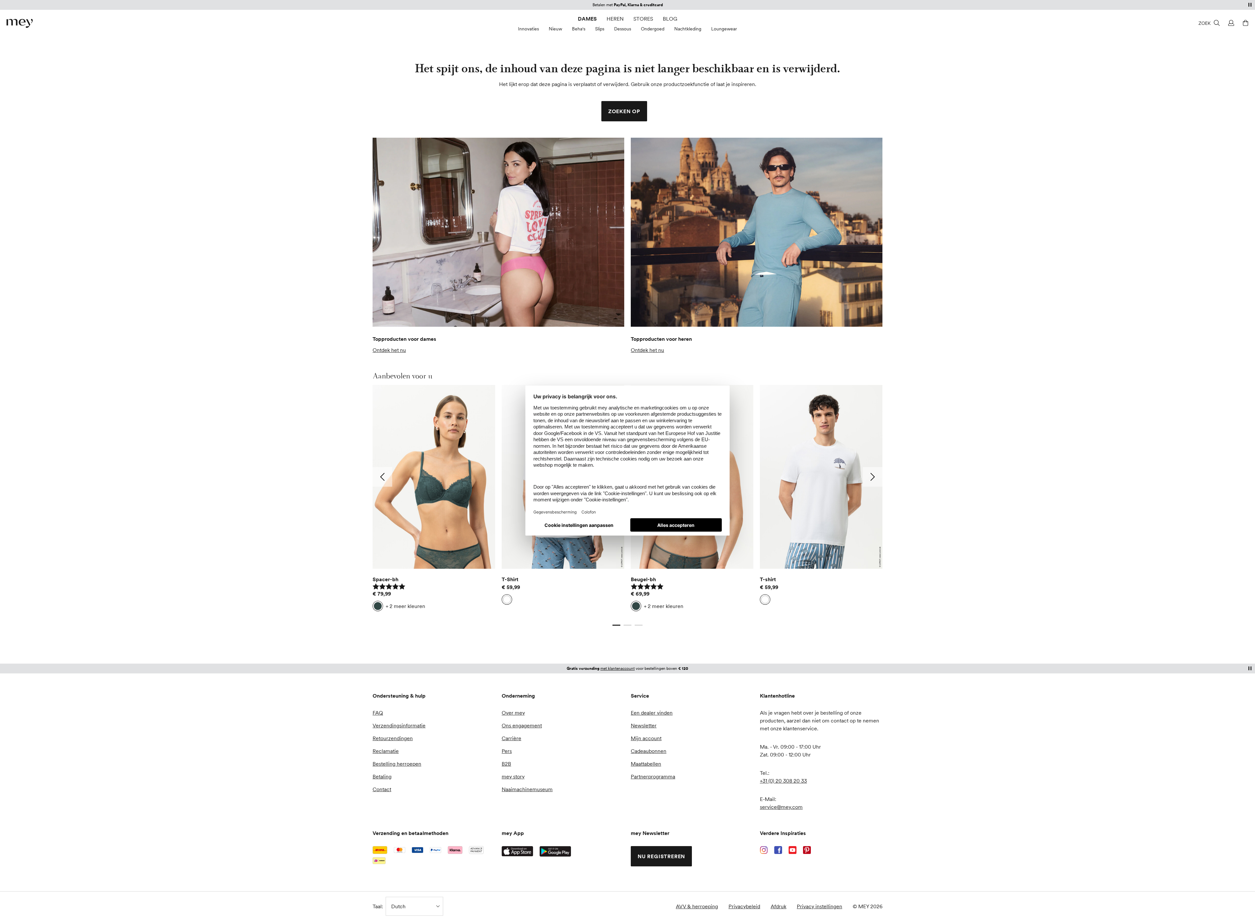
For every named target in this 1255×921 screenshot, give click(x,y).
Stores (643, 18)
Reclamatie (386, 751)
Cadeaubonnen (648, 751)
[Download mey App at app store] (517, 851)
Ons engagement (522, 725)
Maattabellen (646, 763)
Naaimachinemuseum (527, 789)
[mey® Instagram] (764, 850)
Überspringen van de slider (388, 376)
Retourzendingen (393, 738)
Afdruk (778, 906)
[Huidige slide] (616, 625)
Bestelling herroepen (397, 763)
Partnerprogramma (653, 776)
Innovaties (528, 29)
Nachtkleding (687, 29)
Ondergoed (652, 29)
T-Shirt (510, 579)
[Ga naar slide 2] (627, 625)
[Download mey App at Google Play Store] (555, 851)
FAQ (378, 712)
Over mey (513, 712)
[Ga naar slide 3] (639, 625)
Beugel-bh (643, 579)
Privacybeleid (744, 906)
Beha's (578, 29)
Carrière (511, 738)
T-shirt (768, 579)
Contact (382, 789)
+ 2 (405, 606)
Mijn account (646, 738)
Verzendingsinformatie (399, 725)
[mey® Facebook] (778, 850)
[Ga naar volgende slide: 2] (872, 477)
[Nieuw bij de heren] (756, 232)
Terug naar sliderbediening (404, 618)
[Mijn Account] (1230, 23)
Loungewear (724, 29)
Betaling (382, 776)
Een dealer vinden (652, 712)
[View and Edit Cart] (1244, 23)
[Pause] (1250, 5)
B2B (506, 763)
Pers (507, 751)
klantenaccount (656, 4)
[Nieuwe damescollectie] (498, 232)
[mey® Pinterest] (807, 850)
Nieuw (555, 29)
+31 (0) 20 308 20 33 (783, 780)
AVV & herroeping (697, 906)
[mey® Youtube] (792, 850)
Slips (599, 29)
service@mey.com (781, 807)
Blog (670, 18)
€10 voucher (603, 668)
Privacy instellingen (819, 906)
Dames (587, 18)
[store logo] (20, 23)
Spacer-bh (385, 579)
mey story (513, 776)
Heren (615, 18)
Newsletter (644, 725)
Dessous (622, 29)
